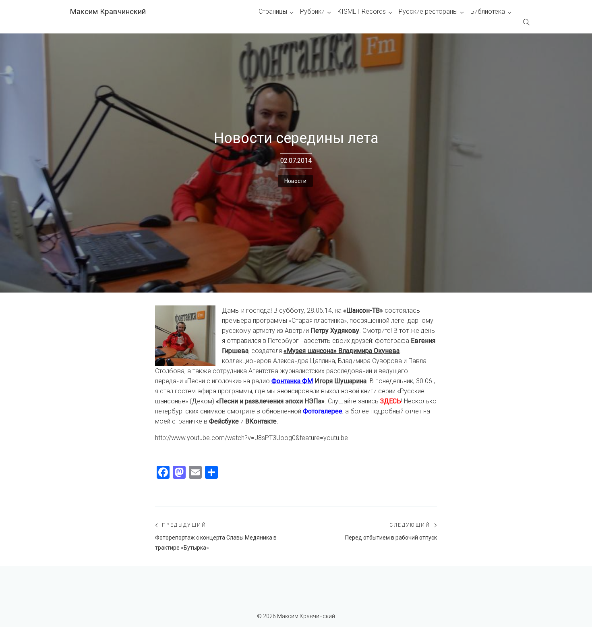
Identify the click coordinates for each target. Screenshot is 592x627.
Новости (295, 181)
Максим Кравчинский (108, 11)
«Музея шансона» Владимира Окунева (341, 351)
